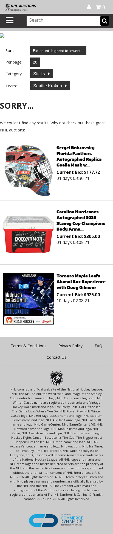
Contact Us (56, 357)
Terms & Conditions (28, 345)
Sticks (39, 73)
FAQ (98, 345)
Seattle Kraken (48, 86)
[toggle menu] (9, 20)
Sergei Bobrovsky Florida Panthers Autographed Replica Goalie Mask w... (78, 156)
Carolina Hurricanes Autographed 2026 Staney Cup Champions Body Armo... (80, 220)
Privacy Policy (70, 345)
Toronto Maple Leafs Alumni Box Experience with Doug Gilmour (81, 281)
